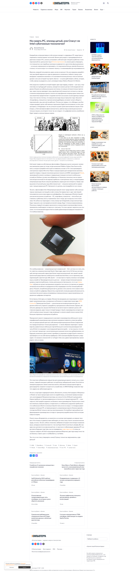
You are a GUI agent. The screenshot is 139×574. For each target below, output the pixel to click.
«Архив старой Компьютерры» (95, 546)
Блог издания (47, 549)
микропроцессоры (53, 447)
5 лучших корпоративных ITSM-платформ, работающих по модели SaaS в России (71, 516)
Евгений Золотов (39, 48)
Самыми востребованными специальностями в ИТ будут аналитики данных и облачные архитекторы (41, 517)
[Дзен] (41, 3)
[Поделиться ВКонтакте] (31, 455)
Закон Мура (41, 447)
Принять (24, 567)
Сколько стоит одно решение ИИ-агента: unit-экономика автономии (99, 165)
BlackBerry (40, 445)
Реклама (59, 549)
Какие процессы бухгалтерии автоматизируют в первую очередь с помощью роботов (99, 187)
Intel (55, 445)
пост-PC (63, 447)
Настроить (12, 567)
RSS (54, 549)
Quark (75, 445)
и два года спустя (67, 429)
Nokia (69, 445)
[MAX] (39, 3)
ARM (32, 445)
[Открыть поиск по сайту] (108, 3)
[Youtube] (33, 3)
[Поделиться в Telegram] (34, 455)
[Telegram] (36, 3)
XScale (82, 173)
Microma (62, 445)
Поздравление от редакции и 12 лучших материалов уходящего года (70, 480)
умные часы (72, 447)
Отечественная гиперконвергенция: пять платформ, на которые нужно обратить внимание (41, 498)
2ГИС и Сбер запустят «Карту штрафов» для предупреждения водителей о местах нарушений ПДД (98, 118)
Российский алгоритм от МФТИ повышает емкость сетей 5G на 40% (99, 96)
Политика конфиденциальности (41, 551)
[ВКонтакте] (31, 3)
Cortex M (48, 445)
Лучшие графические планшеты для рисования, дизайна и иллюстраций (70, 497)
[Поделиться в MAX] (36, 455)
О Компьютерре (36, 549)
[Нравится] (84, 50)
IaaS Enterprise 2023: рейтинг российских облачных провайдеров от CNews (42, 480)
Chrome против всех (58, 62)
